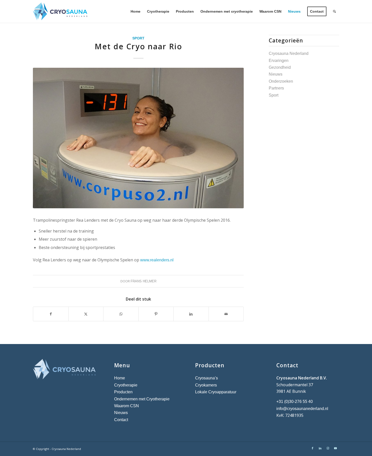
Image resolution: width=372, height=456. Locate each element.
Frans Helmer (143, 281)
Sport (138, 38)
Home (119, 378)
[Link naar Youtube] (335, 448)
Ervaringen (278, 60)
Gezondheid (280, 67)
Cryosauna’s (206, 378)
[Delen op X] (86, 314)
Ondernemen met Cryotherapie (142, 399)
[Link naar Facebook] (312, 448)
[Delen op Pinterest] (156, 314)
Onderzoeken (281, 81)
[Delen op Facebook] (50, 314)
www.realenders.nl (157, 260)
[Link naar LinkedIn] (320, 448)
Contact (121, 420)
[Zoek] (334, 11)
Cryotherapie (125, 385)
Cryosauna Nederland (288, 53)
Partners (276, 88)
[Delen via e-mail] (226, 314)
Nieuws (275, 74)
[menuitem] (135, 11)
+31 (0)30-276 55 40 (294, 401)
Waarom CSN (126, 406)
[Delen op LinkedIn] (191, 314)
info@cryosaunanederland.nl (302, 408)
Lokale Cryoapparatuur (215, 392)
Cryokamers (206, 385)
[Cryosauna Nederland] (60, 11)
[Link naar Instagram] (328, 448)
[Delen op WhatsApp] (121, 314)
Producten (123, 392)
